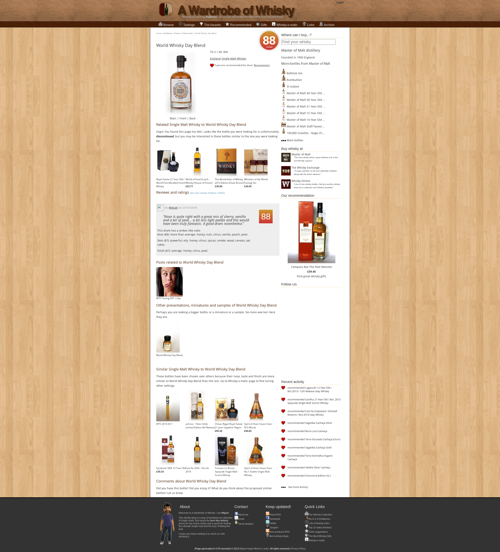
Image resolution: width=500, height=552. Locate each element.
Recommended (240, 25)
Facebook (275, 519)
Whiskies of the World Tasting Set (256, 181)
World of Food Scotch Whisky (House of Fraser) (199, 181)
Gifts (264, 25)
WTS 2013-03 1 (164, 424)
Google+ (274, 527)
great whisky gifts (314, 276)
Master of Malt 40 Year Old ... (305, 93)
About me (243, 514)
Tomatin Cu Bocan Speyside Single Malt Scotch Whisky (226, 471)
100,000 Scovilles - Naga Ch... (305, 133)
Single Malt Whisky (233, 58)
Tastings (189, 25)
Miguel (173, 207)
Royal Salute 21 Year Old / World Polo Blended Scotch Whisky (170, 183)
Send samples (246, 523)
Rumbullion (294, 80)
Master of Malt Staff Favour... (305, 126)
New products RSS (280, 532)
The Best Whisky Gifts (320, 536)
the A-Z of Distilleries (319, 519)
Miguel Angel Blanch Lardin (254, 548)
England (215, 58)
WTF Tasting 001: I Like (168, 298)
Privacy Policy (298, 548)
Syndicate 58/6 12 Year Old (171, 468)
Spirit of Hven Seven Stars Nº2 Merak (258, 425)
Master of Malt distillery (300, 50)
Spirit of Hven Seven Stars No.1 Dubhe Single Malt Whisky (258, 471)
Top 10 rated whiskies (320, 527)
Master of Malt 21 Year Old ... (305, 106)
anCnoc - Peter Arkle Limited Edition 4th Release (200, 425)
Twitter (273, 523)
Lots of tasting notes (319, 523)
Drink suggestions (318, 532)
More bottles (294, 140)
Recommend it (262, 65)
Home (159, 33)
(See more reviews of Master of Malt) (207, 192)
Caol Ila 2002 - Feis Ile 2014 (197, 469)
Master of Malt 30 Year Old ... (305, 100)
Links (310, 25)
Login (340, 2)
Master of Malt (301, 154)
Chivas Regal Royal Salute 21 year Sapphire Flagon (229, 425)
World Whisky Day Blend (205, 33)
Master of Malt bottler (183, 33)
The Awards (212, 25)
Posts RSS (275, 514)
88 (269, 41)
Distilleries (167, 33)
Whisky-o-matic (287, 25)
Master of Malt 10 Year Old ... (305, 120)
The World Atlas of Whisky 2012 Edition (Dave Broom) (229, 181)
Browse (168, 25)
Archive (329, 25)
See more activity (298, 487)
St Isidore (292, 86)
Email (241, 519)
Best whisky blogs (279, 536)
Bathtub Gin (294, 73)
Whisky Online (300, 181)
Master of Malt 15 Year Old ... (305, 113)
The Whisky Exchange (305, 167)
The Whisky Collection (320, 514)
